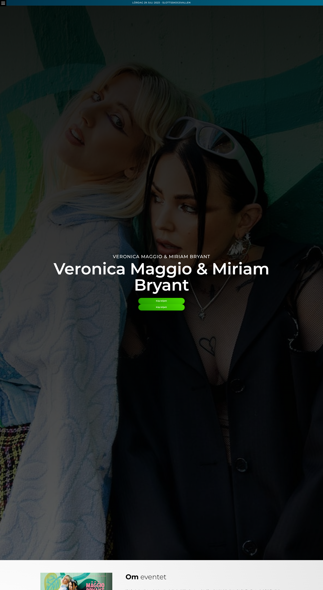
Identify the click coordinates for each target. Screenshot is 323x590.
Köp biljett (161, 301)
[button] (3, 3)
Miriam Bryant (189, 256)
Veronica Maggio (137, 256)
